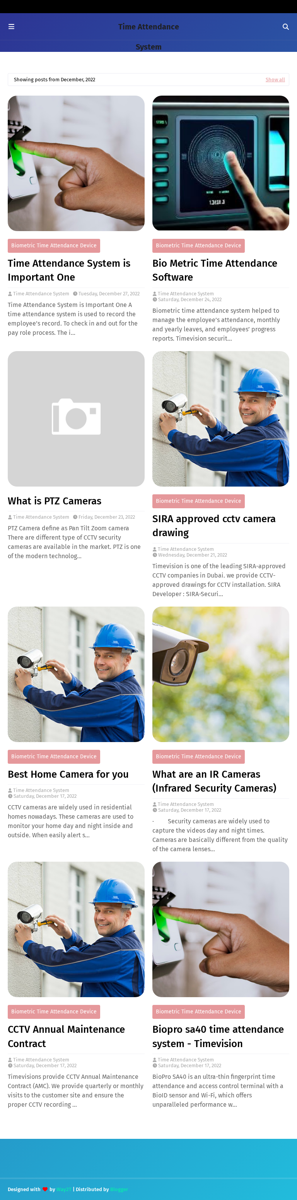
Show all (275, 79)
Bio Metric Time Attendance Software (214, 270)
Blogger (119, 1189)
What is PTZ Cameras (54, 501)
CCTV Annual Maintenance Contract (66, 1036)
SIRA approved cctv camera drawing (214, 526)
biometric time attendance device (54, 245)
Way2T (64, 1189)
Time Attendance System (41, 294)
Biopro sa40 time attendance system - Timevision (218, 1036)
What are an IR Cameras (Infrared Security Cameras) (214, 781)
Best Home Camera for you (68, 774)
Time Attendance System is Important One (69, 270)
